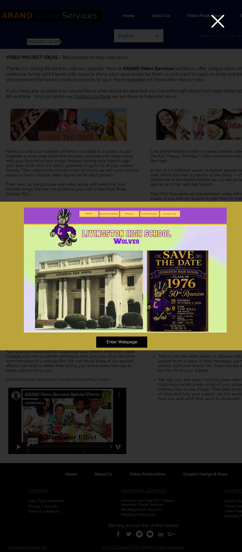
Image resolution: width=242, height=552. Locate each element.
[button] (217, 21)
